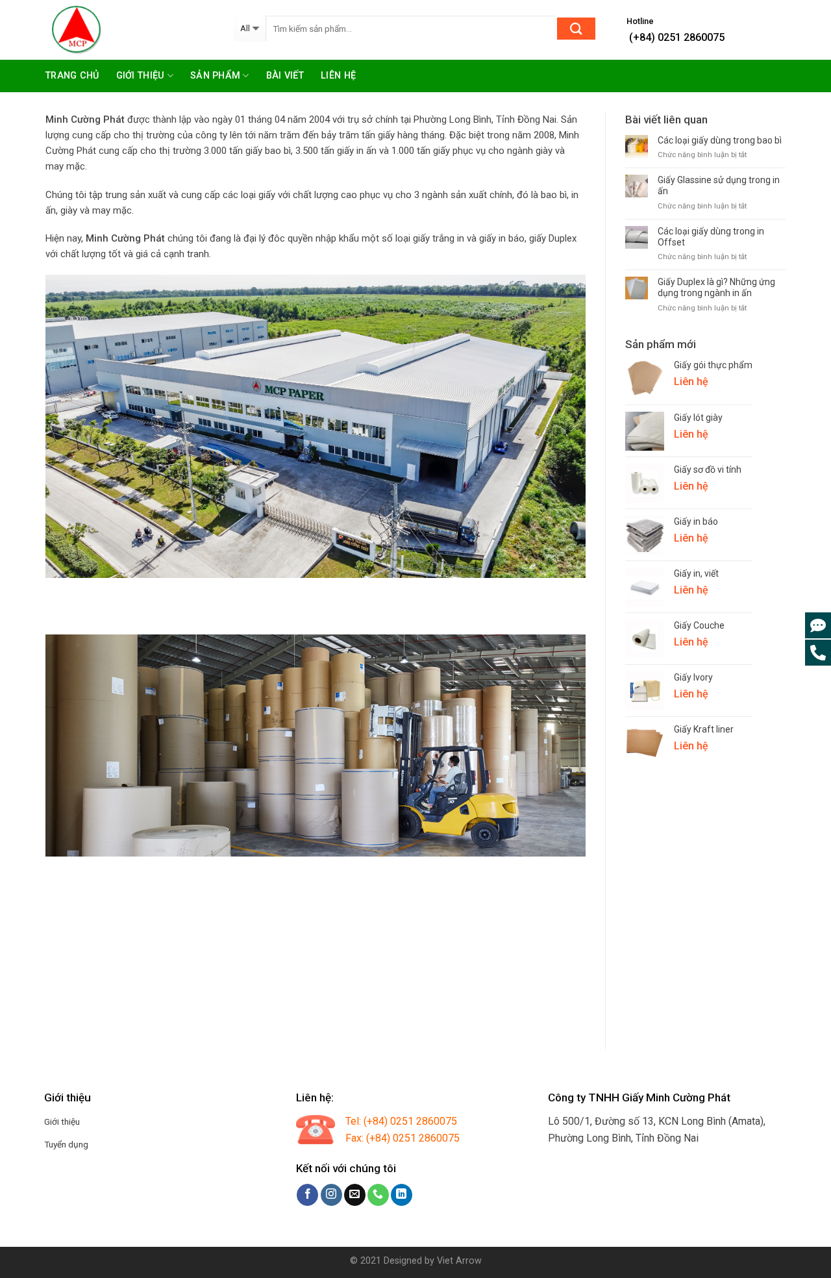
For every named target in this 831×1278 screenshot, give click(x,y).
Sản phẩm (215, 75)
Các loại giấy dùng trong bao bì (720, 140)
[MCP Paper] (129, 30)
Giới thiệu (140, 75)
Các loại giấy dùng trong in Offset (711, 236)
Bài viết (285, 75)
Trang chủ (72, 75)
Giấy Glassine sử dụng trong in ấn (719, 185)
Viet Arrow (459, 1260)
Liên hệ (338, 75)
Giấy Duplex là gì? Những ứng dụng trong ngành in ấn (716, 287)
